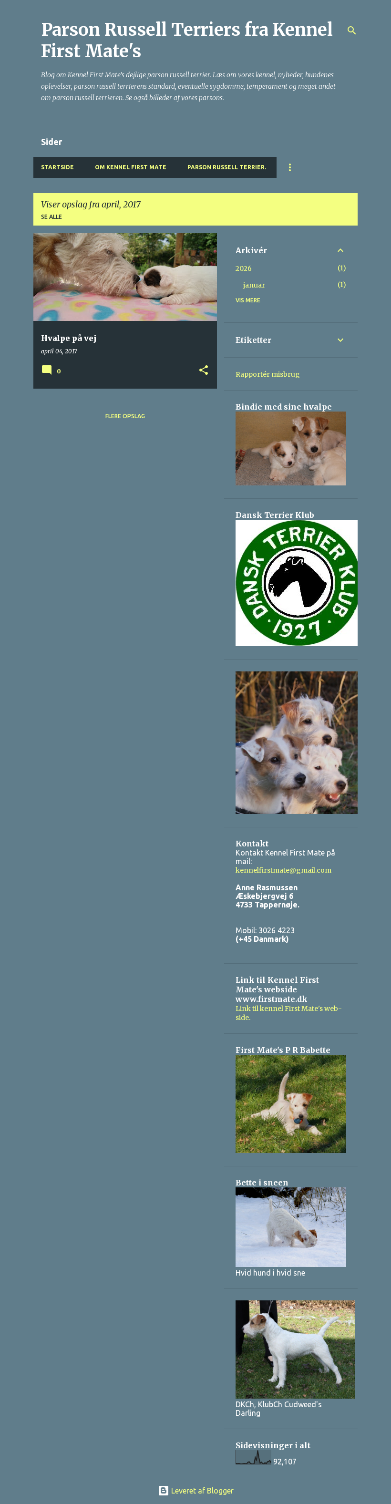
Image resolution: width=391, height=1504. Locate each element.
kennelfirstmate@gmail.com (283, 870)
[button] (203, 370)
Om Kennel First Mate (130, 167)
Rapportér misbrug (268, 374)
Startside (57, 167)
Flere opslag (125, 416)
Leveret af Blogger (201, 1490)
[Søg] (352, 30)
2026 (244, 268)
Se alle (51, 217)
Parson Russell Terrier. (226, 167)
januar (254, 285)
